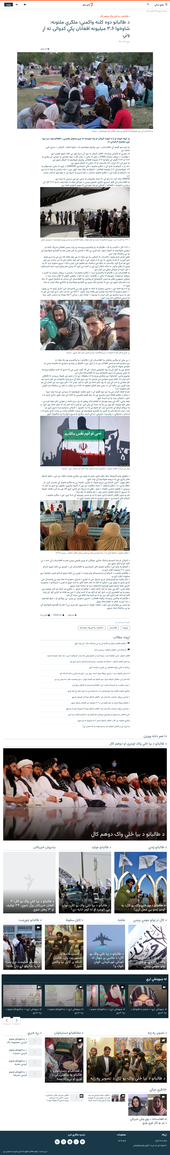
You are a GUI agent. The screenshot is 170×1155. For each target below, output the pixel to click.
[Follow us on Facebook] (82, 1141)
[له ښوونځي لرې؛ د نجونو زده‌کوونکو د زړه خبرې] (147, 996)
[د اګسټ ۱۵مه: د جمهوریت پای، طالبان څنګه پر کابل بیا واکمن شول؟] (64, 947)
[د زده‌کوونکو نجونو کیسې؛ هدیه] (35, 1063)
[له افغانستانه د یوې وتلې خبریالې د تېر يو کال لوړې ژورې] (147, 1105)
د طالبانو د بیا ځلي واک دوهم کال (115, 16)
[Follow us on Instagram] (63, 1141)
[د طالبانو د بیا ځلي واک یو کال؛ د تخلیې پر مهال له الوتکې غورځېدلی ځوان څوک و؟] (106, 947)
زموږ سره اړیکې (161, 1140)
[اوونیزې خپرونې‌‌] (17, 5)
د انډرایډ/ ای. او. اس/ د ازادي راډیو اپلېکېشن (150, 1145)
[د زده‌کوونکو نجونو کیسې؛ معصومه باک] (35, 1041)
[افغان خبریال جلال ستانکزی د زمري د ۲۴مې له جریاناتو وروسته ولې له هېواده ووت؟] (76, 1098)
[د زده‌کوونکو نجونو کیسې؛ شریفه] (35, 1074)
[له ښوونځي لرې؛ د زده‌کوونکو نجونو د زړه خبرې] (106, 996)
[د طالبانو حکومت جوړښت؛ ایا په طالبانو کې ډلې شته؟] (22, 947)
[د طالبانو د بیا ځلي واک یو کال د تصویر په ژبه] (127, 1060)
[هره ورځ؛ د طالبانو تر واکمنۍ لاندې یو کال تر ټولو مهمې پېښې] (147, 947)
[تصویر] (25, 5)
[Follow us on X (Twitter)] (76, 1141)
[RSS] (57, 1141)
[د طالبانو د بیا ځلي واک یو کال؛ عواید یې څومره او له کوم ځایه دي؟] (85, 882)
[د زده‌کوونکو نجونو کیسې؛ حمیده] (35, 1052)
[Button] (44, 49)
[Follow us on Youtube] (69, 1141)
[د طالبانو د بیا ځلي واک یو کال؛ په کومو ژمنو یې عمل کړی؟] (140, 882)
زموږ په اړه (122, 1140)
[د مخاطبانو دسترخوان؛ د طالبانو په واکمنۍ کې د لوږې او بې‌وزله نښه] (64, 1060)
